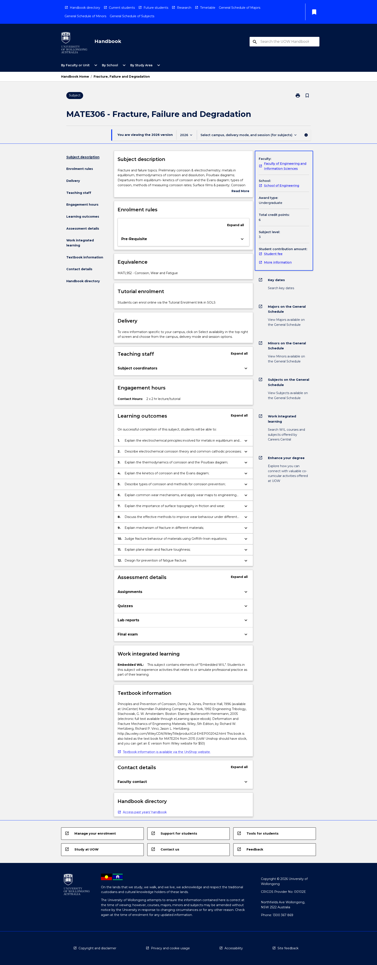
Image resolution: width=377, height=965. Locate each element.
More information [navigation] (278, 262)
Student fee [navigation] (273, 254)
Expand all (235, 225)
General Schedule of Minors (85, 16)
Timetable (207, 8)
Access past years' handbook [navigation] (145, 812)
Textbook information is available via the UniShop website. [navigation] (167, 752)
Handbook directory (85, 8)
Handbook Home (75, 77)
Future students (156, 8)
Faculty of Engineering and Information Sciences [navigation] (285, 166)
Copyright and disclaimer (97, 948)
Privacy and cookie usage (170, 948)
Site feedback (288, 948)
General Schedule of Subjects (132, 16)
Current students (122, 8)
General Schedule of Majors (239, 8)
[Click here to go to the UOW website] (74, 43)
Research (184, 8)
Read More (240, 191)
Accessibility (233, 948)
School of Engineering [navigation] (281, 186)
